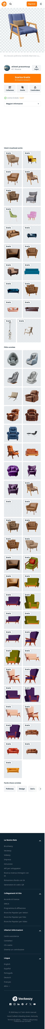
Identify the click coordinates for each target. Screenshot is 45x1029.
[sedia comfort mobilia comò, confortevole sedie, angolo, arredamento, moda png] (13, 176)
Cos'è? (22, 98)
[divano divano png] (13, 475)
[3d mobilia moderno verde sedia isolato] (13, 270)
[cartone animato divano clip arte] (13, 997)
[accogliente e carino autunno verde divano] (13, 960)
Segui (36, 69)
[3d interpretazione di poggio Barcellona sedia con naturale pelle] (13, 605)
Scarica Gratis (22, 78)
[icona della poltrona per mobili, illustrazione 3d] (13, 288)
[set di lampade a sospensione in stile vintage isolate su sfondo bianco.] (29, 478)
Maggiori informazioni (14, 102)
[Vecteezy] (4, 3)
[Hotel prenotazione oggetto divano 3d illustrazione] (13, 736)
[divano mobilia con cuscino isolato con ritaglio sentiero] (13, 307)
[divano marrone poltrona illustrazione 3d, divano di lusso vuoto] (13, 382)
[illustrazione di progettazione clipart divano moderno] (13, 400)
